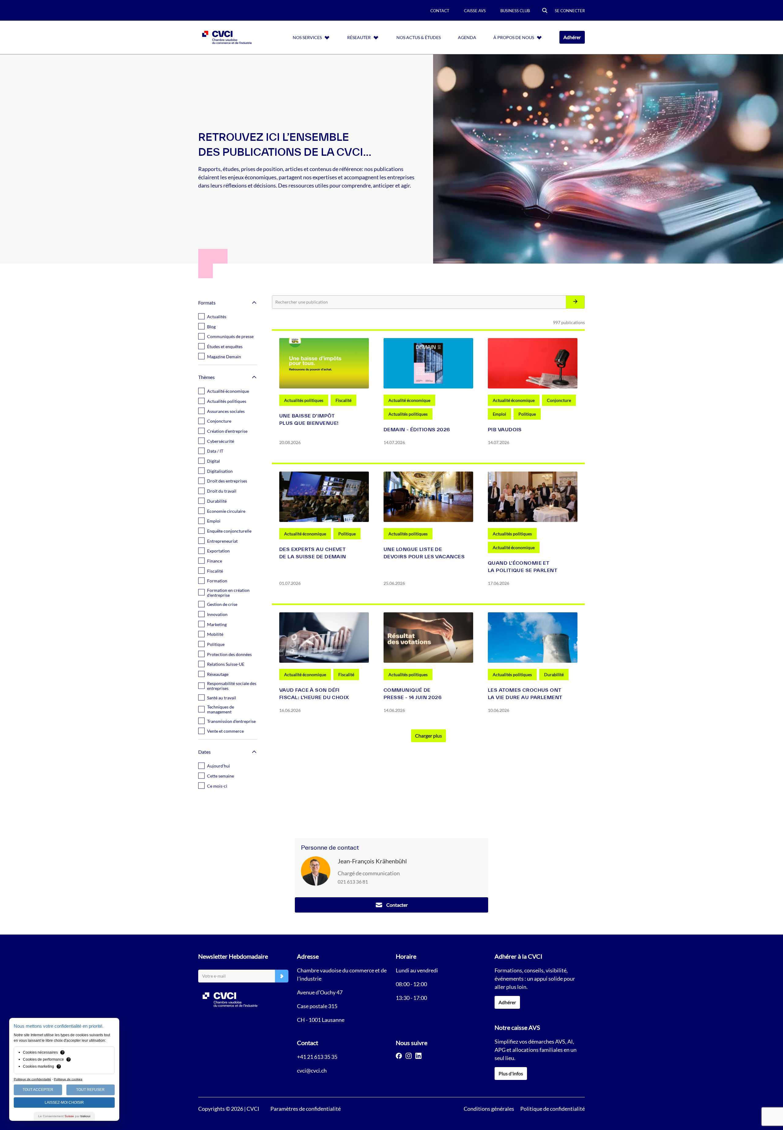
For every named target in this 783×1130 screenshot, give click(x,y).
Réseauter (359, 37)
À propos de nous (513, 37)
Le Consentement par (64, 1116)
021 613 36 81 (353, 881)
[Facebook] (399, 1056)
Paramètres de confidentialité (305, 1108)
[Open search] (545, 11)
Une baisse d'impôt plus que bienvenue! (308, 419)
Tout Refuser (90, 1090)
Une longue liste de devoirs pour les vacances (424, 552)
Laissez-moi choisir (64, 1102)
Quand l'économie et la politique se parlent (522, 566)
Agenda (467, 37)
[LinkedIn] (418, 1056)
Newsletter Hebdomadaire (233, 956)
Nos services (307, 37)
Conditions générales (489, 1108)
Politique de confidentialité (552, 1108)
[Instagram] (409, 1056)
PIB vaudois (505, 429)
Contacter (397, 905)
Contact (439, 10)
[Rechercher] (575, 302)
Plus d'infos (511, 1073)
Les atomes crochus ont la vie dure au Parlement (525, 693)
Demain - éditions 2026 (417, 429)
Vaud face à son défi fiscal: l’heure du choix (314, 693)
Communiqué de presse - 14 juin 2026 (413, 693)
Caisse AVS (475, 10)
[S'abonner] (281, 976)
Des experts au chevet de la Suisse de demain (312, 552)
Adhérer (572, 37)
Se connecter (570, 10)
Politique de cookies (68, 1079)
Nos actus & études (418, 37)
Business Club (515, 10)
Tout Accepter (38, 1090)
